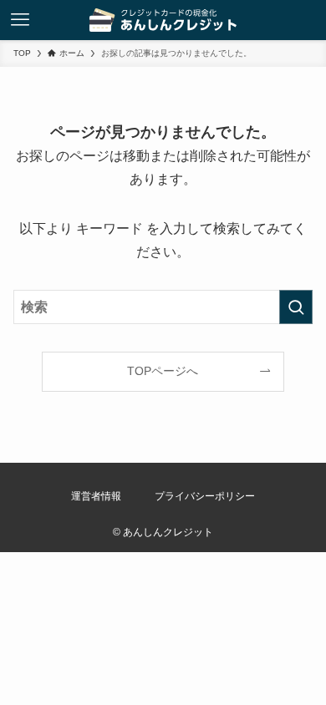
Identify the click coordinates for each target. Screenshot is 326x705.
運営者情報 (96, 495)
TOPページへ (162, 371)
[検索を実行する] (296, 307)
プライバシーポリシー (205, 495)
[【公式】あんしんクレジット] (163, 20)
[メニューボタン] (20, 20)
